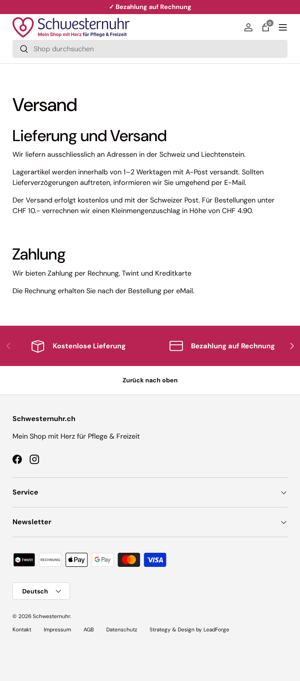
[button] (265, 27)
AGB (89, 629)
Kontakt (21, 629)
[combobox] (150, 49)
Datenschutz (121, 629)
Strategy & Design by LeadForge (189, 629)
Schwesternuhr (51, 616)
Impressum (57, 629)
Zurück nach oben (150, 380)
